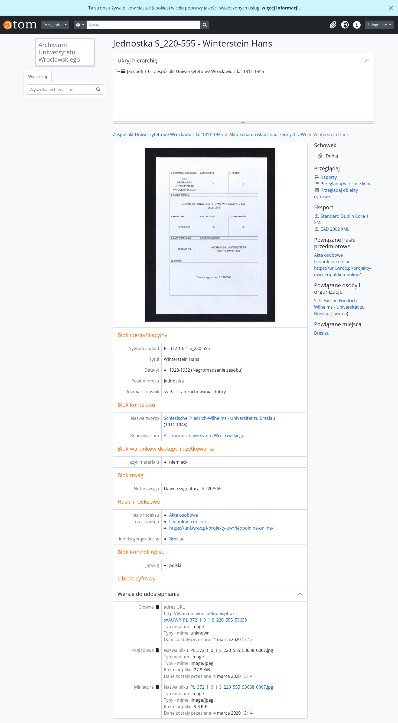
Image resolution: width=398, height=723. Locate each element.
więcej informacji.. (281, 8)
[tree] (243, 95)
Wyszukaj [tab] (37, 77)
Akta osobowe (183, 515)
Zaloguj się (377, 24)
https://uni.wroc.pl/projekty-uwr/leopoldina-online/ (221, 528)
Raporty (329, 177)
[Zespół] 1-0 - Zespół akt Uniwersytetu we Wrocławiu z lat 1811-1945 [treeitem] (195, 71)
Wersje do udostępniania (149, 593)
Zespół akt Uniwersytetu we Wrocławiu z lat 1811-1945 (168, 134)
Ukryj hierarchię (137, 60)
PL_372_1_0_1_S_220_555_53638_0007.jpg (231, 687)
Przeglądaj (54, 24)
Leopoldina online (187, 521)
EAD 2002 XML (335, 229)
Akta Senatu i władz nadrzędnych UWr (268, 134)
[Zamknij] (391, 7)
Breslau (177, 539)
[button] (333, 25)
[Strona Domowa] (22, 25)
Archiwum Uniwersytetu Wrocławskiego (204, 435)
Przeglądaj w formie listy (345, 184)
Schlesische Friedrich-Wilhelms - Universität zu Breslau (219, 418)
